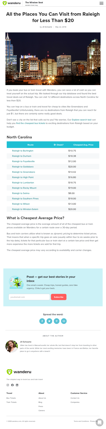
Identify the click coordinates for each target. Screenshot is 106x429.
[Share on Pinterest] (56, 321)
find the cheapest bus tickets (30, 123)
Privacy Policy (95, 421)
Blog (40, 402)
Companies (75, 402)
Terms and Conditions (81, 421)
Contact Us (75, 398)
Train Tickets (11, 402)
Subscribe (58, 297)
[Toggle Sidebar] (101, 3)
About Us (42, 398)
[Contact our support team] (99, 422)
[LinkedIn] (17, 385)
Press (41, 406)
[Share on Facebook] (42, 321)
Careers (42, 410)
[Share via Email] (64, 321)
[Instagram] (7, 385)
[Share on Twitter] (49, 321)
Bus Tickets (11, 398)
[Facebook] (12, 385)
